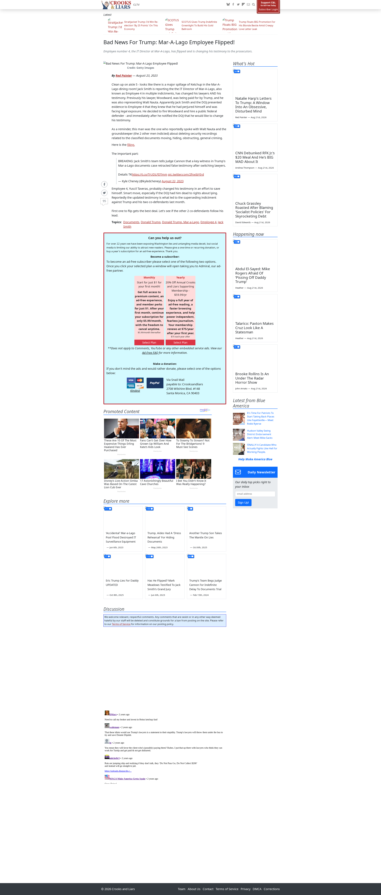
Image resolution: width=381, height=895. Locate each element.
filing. (131, 145)
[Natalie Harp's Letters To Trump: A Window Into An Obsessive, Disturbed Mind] (255, 81)
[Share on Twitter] (104, 193)
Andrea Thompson (244, 167)
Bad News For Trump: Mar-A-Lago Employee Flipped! (169, 42)
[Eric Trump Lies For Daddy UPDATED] (123, 565)
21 (235, 296)
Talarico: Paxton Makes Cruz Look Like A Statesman (254, 327)
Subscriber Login (268, 9)
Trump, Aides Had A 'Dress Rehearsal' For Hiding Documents (164, 537)
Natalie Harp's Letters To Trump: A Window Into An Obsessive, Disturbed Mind (253, 105)
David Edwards (243, 222)
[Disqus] (164, 746)
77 (106, 556)
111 (106, 508)
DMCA (257, 889)
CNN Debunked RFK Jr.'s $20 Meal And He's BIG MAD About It (255, 157)
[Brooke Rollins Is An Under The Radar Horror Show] (255, 357)
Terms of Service (121, 624)
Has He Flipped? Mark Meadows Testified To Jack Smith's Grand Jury (164, 585)
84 (189, 556)
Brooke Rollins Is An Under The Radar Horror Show (252, 378)
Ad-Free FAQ (150, 353)
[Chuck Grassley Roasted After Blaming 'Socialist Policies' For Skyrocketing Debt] (255, 186)
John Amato (241, 388)
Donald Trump (151, 222)
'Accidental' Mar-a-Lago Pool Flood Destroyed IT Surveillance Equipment (121, 537)
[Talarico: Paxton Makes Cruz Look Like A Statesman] (255, 306)
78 (235, 126)
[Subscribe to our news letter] (248, 4)
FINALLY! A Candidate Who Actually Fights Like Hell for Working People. (262, 448)
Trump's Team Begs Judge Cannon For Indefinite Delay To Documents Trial (205, 585)
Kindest (135, 391)
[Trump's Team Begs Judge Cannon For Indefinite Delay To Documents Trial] (206, 565)
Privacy (245, 889)
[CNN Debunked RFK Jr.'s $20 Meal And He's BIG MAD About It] (255, 136)
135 (148, 508)
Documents (131, 222)
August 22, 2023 (173, 181)
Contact (208, 889)
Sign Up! (243, 502)
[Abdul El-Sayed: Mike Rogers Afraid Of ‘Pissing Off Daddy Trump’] (255, 252)
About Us (194, 889)
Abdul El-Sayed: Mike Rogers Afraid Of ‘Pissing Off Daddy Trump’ (252, 275)
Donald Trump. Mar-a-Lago (180, 222)
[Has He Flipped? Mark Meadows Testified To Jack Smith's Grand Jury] (164, 565)
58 (235, 71)
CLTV (136, 4)
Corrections (272, 889)
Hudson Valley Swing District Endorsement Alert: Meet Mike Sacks (260, 434)
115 (148, 556)
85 (235, 176)
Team (181, 889)
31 (235, 346)
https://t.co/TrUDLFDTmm (149, 174)
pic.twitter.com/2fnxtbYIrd (186, 174)
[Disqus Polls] (165, 667)
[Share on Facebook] (104, 184)
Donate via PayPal (155, 383)
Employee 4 (208, 222)
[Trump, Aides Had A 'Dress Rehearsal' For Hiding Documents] (164, 517)
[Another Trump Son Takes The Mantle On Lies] (206, 517)
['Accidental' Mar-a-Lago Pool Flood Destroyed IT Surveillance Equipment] (123, 517)
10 (235, 241)
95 (104, 201)
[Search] (253, 4)
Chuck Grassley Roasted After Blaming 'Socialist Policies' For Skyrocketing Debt (254, 210)
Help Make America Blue (255, 459)
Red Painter (124, 75)
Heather (239, 287)
